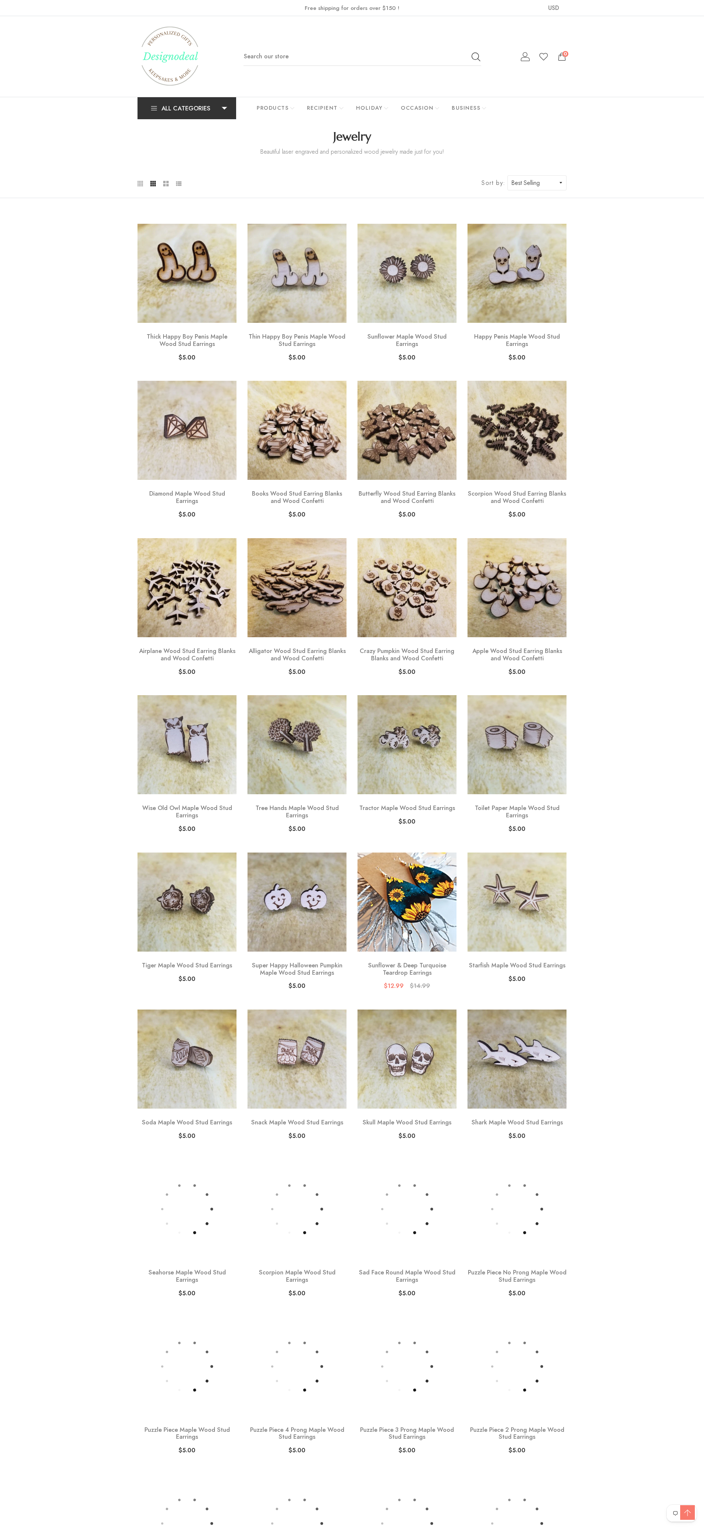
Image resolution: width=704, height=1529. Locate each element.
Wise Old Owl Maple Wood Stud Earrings (187, 811)
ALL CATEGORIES (185, 108)
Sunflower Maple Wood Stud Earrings (407, 340)
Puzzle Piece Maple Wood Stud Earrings (187, 1433)
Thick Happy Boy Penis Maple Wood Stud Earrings (187, 340)
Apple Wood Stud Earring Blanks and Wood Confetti (517, 654)
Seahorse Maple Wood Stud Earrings (187, 1276)
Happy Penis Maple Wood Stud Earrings (517, 340)
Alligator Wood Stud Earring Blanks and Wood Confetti (297, 654)
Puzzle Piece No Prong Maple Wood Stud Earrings (517, 1276)
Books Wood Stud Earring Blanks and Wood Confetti (297, 497)
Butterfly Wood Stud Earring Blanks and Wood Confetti (407, 497)
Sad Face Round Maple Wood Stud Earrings (407, 1276)
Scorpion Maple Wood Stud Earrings (297, 1276)
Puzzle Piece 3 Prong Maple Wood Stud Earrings (407, 1433)
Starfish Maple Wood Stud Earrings (517, 965)
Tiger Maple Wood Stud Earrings (187, 965)
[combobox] (362, 56)
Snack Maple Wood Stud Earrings (297, 1122)
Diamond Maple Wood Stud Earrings (187, 497)
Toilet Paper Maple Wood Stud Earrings (517, 811)
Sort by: (493, 183)
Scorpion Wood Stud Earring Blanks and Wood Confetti (517, 497)
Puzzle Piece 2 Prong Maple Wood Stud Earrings (517, 1433)
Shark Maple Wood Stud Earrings (517, 1122)
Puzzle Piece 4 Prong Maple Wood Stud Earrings (297, 1433)
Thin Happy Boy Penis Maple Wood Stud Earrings (297, 340)
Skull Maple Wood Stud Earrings (407, 1122)
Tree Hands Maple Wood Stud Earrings (297, 811)
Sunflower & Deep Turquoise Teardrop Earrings (407, 969)
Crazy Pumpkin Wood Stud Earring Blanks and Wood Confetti (407, 654)
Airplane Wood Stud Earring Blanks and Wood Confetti (187, 654)
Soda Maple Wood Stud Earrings (187, 1122)
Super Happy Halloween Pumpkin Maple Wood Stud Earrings (297, 969)
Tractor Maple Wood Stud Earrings (407, 808)
